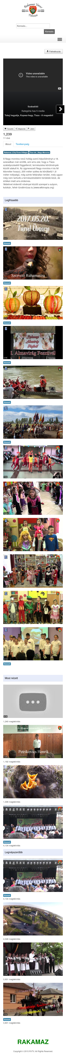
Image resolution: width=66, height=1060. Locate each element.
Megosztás (21, 129)
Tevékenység (22, 144)
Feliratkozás (55, 51)
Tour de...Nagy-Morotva (40, 152)
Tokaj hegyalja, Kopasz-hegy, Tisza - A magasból (29, 115)
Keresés (49, 31)
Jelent (32, 129)
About (8, 144)
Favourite (10, 129)
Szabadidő (33, 106)
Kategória (26, 110)
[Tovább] (60, 109)
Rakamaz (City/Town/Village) (16, 152)
